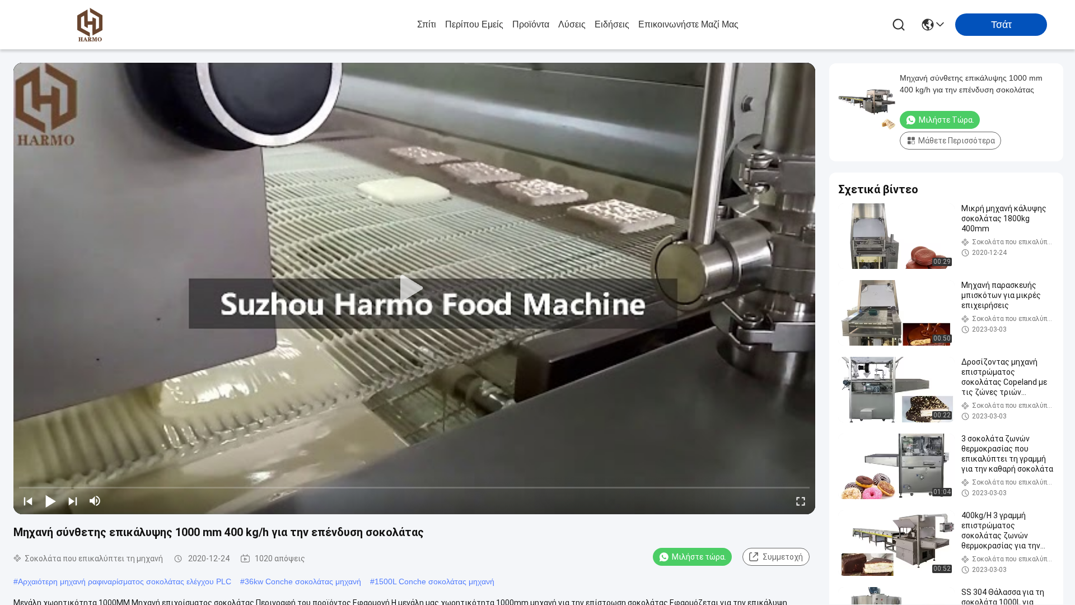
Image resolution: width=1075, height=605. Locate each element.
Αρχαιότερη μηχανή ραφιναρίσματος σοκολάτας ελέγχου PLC (124, 581)
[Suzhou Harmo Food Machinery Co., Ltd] (89, 24)
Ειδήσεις (612, 24)
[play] (414, 288)
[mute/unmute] (95, 500)
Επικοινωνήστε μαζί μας (688, 24)
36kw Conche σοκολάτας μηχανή (303, 581)
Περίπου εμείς (474, 24)
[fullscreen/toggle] (800, 500)
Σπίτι (426, 24)
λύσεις (572, 24)
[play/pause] (50, 500)
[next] (73, 500)
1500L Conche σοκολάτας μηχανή (434, 581)
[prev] (28, 500)
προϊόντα (530, 24)
